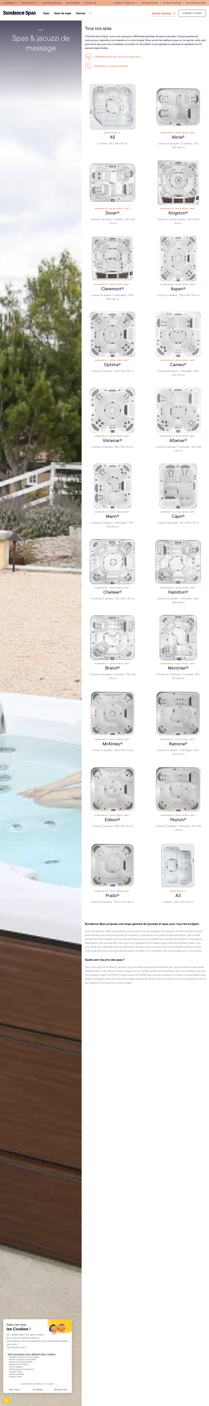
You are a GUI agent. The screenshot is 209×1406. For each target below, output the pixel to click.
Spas (41, 30)
